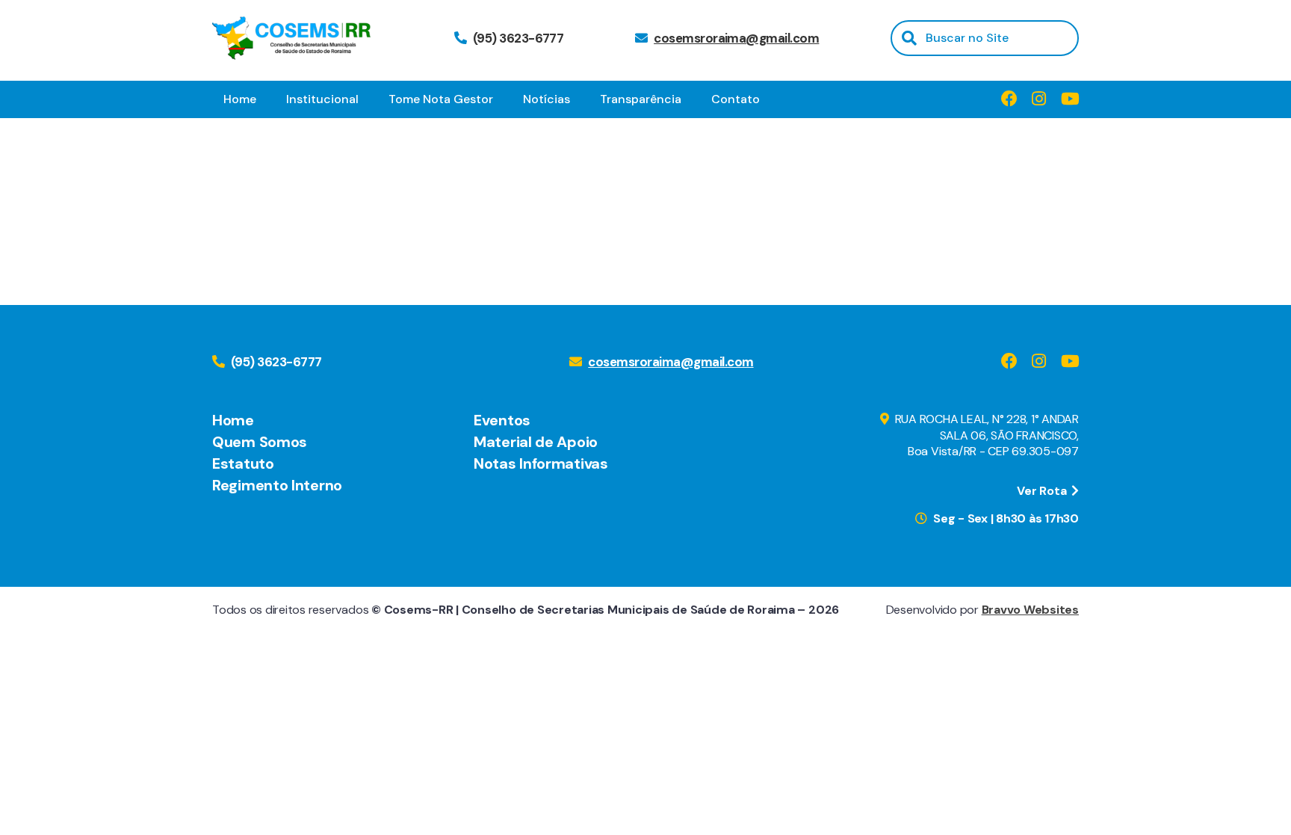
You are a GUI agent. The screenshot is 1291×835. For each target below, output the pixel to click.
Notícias (546, 99)
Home (239, 99)
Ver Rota (1043, 491)
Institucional (322, 99)
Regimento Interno (277, 485)
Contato (735, 99)
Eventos (502, 420)
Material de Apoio (536, 442)
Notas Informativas (541, 463)
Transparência (640, 99)
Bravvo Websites (1030, 609)
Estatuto (243, 463)
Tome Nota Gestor (440, 99)
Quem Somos (259, 442)
